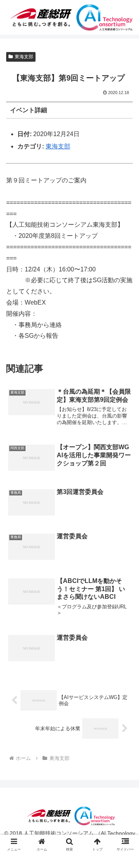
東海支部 (24, 56)
